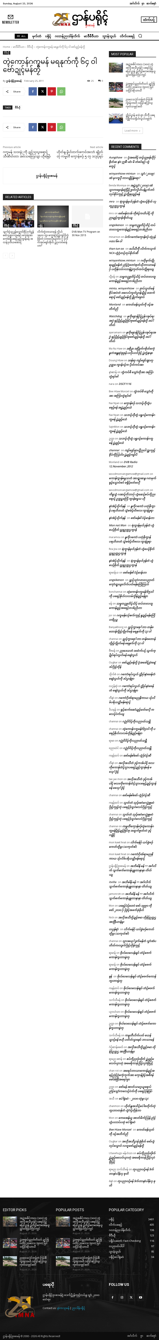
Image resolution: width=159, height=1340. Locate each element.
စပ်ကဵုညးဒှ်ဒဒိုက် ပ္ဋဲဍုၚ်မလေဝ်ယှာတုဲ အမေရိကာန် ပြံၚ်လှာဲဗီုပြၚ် (132, 1157)
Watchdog (115, 316)
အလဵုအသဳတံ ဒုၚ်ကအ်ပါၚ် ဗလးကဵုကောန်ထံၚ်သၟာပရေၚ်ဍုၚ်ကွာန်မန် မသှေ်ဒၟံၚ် (131, 767)
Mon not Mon (117, 525)
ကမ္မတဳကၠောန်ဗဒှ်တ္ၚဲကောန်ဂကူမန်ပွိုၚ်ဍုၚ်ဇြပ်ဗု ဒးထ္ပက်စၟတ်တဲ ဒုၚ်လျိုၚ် (131, 830)
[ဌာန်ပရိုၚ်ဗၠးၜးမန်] (19, 175)
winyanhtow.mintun (122, 260)
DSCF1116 (125, 384)
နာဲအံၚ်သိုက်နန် (117, 506)
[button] (140, 36)
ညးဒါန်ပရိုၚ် (78, 1308)
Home (6, 47)
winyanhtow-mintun (122, 173)
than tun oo (116, 248)
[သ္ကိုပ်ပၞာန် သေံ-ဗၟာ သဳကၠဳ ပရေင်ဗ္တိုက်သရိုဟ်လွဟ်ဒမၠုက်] (116, 118)
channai (114, 450)
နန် (110, 976)
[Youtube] (140, 1297)
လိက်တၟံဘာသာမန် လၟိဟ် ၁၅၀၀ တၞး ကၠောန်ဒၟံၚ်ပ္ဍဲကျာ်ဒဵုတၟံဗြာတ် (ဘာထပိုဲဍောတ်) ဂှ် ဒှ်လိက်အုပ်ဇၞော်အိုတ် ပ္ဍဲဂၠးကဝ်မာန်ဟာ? (53, 238)
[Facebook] (33, 91)
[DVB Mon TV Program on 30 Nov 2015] (87, 216)
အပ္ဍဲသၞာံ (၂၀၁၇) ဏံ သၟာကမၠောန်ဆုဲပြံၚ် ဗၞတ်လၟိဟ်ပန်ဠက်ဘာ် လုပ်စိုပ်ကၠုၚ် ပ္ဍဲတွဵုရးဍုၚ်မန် (131, 189)
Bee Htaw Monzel (120, 1129)
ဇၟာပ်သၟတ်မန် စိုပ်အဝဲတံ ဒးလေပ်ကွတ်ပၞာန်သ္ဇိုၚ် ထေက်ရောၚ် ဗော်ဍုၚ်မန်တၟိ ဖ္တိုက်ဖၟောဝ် (132, 292)
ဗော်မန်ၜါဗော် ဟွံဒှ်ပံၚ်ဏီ (137, 755)
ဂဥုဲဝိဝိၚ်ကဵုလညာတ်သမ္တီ (136, 721)
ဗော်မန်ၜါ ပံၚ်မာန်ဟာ (142, 518)
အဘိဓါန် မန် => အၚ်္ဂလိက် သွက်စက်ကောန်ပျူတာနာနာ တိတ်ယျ (132, 870)
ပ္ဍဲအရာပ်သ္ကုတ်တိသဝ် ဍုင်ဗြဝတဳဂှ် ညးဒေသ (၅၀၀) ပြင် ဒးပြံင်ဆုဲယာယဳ (140, 87)
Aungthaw (115, 157)
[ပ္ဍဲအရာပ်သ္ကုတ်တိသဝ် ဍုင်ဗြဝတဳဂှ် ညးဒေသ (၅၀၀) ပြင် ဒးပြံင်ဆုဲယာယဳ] (116, 87)
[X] (42, 91)
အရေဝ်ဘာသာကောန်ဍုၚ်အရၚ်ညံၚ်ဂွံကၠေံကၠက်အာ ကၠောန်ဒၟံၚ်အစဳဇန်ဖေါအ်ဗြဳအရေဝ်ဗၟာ (131, 1075)
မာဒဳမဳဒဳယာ (18, 47)
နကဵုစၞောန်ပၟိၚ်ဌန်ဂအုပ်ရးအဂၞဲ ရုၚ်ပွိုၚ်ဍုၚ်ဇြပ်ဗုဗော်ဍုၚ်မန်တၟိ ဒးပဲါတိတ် (131, 320)
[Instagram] (121, 1297)
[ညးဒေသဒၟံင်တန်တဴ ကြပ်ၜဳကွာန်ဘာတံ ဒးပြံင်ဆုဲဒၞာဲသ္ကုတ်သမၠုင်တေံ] (116, 103)
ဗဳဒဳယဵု (30, 47)
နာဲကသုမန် (63, 1308)
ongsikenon (116, 225)
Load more (131, 130)
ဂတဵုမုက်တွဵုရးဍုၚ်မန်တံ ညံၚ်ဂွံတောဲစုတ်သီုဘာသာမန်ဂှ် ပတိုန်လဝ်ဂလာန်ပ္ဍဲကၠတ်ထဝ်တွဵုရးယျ (132, 264)
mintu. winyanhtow (121, 288)
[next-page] (12, 255)
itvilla (112, 882)
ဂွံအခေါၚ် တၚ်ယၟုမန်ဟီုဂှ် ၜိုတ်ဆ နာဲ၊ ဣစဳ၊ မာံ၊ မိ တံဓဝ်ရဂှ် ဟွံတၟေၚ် (132, 162)
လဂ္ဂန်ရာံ (113, 929)
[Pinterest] (52, 91)
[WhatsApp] (61, 91)
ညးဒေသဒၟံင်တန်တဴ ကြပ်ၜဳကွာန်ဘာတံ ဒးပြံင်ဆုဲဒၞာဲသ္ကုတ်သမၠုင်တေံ (139, 103)
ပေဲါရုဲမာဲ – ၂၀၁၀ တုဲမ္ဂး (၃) (133, 1098)
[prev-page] (5, 255)
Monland (114, 304)
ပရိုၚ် (41, 225)
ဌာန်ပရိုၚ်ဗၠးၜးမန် (14, 80)
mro (111, 201)
